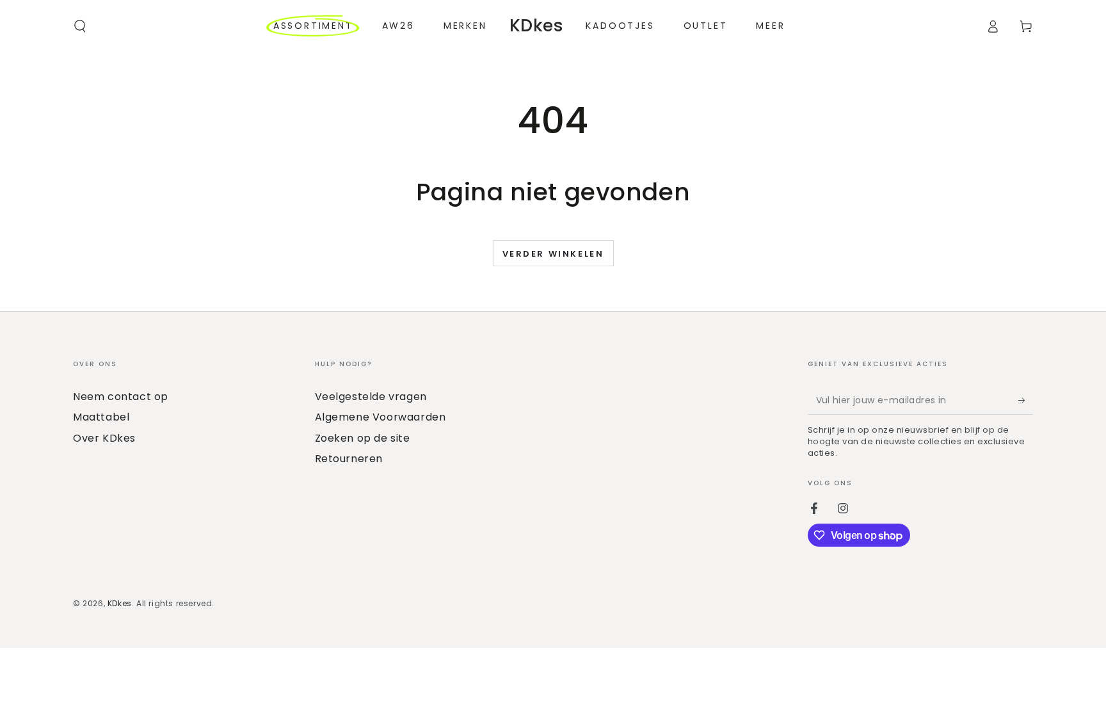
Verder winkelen (553, 254)
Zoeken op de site (362, 438)
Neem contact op (120, 396)
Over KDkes (104, 438)
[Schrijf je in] (1025, 400)
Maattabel (101, 417)
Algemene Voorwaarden (380, 417)
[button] (80, 26)
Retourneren (349, 458)
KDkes (120, 603)
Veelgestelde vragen (371, 396)
